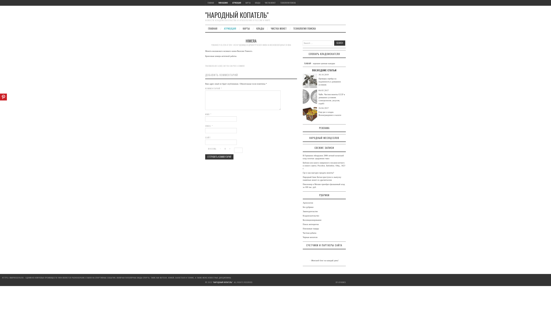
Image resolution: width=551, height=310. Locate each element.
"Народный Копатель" (237, 15)
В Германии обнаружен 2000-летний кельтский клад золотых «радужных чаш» (323, 157)
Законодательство (310, 211)
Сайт (208, 137)
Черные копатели (310, 237)
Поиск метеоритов (311, 224)
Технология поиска (288, 2)
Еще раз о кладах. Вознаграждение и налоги (330, 113)
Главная (210, 2)
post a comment (239, 66)
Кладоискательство (311, 215)
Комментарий (213, 88)
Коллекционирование (312, 220)
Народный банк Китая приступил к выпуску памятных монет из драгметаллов (322, 178)
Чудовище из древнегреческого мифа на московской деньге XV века (264, 45)
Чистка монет (270, 2)
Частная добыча (309, 232)
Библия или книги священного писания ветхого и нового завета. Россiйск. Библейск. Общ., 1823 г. (324, 165)
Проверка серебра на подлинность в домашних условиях (330, 81)
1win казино (223, 2)
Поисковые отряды (311, 228)
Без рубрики (308, 207)
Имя (208, 114)
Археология (308, 202)
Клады (257, 2)
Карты (248, 2)
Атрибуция (236, 2)
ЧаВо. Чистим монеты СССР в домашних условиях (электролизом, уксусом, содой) (332, 99)
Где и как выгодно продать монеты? (318, 172)
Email (209, 125)
